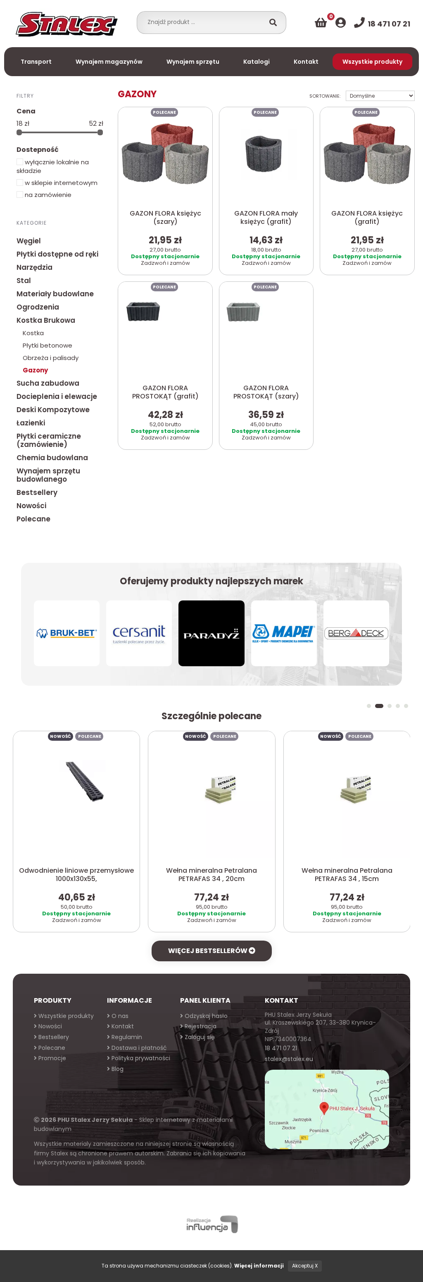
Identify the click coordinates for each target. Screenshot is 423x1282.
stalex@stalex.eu (289, 1059)
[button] (369, 706)
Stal (24, 281)
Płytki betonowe (47, 345)
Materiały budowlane (55, 294)
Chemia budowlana (52, 458)
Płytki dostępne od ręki (57, 254)
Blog (117, 1069)
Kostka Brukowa (46, 320)
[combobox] (203, 22)
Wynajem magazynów (109, 62)
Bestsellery (37, 492)
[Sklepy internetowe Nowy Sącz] (211, 1224)
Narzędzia (34, 267)
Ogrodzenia (38, 307)
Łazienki (31, 423)
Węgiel (29, 241)
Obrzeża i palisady (50, 357)
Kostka (33, 333)
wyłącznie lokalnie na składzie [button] (53, 166)
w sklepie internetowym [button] (60, 182)
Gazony (35, 370)
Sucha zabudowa (48, 383)
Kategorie (32, 222)
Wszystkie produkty (372, 62)
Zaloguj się (199, 1037)
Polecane (33, 519)
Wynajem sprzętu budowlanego (48, 475)
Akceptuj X (305, 1265)
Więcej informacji (259, 1265)
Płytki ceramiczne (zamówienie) (49, 440)
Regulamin (126, 1037)
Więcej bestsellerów (208, 950)
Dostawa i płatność (138, 1048)
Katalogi (256, 62)
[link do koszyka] (321, 22)
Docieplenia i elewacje (57, 396)
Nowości (31, 506)
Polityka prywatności (140, 1058)
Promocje (51, 1058)
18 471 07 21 (281, 1048)
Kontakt (306, 62)
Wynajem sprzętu (192, 62)
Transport (36, 62)
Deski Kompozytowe (53, 410)
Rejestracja (199, 1026)
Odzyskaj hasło (205, 1016)
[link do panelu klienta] (340, 22)
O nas (119, 1016)
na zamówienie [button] (47, 194)
